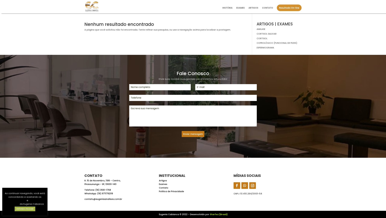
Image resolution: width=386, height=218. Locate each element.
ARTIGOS (253, 8)
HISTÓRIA (227, 8)
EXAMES (240, 8)
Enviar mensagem (193, 134)
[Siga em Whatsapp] (244, 185)
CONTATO (267, 8)
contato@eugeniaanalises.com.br (103, 199)
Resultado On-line (289, 7)
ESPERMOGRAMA (265, 47)
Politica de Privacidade (171, 191)
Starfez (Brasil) (219, 214)
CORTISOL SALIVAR (267, 33)
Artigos (163, 180)
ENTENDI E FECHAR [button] (24, 208)
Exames (163, 184)
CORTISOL (262, 38)
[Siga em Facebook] (237, 185)
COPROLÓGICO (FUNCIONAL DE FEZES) (277, 42)
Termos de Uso (17, 200)
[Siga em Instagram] (252, 185)
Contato (163, 187)
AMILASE (261, 29)
